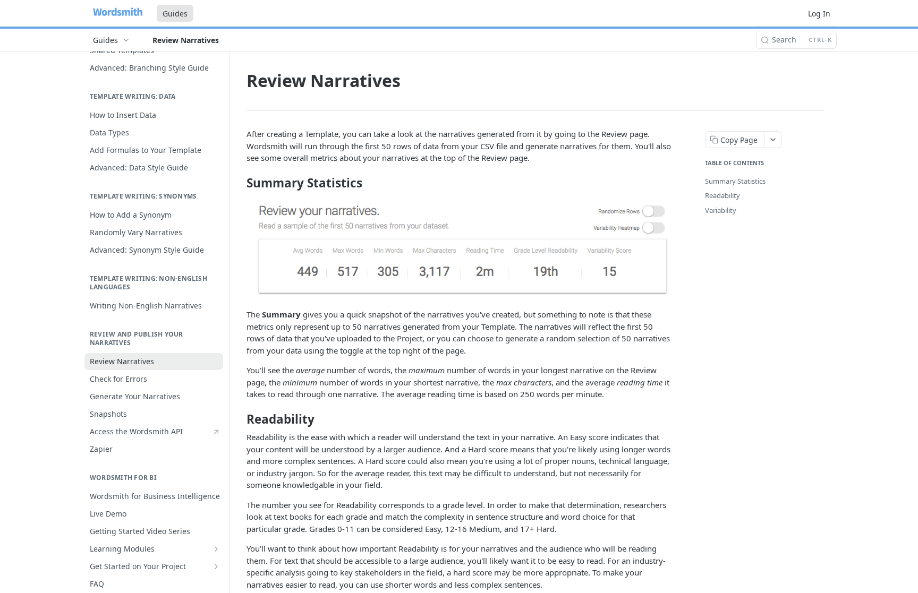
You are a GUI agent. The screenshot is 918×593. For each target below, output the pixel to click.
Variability (720, 210)
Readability (722, 195)
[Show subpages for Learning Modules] (216, 549)
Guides (175, 13)
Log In (819, 13)
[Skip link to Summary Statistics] (239, 183)
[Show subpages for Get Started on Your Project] (216, 566)
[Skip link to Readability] (239, 419)
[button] (459, 249)
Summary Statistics (735, 181)
